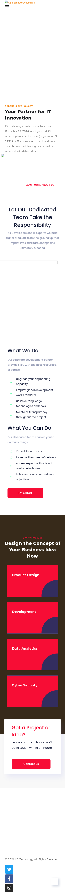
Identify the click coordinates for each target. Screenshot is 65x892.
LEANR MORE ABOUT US (39, 185)
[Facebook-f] (9, 878)
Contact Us (31, 764)
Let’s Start (25, 493)
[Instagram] (9, 888)
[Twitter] (9, 869)
